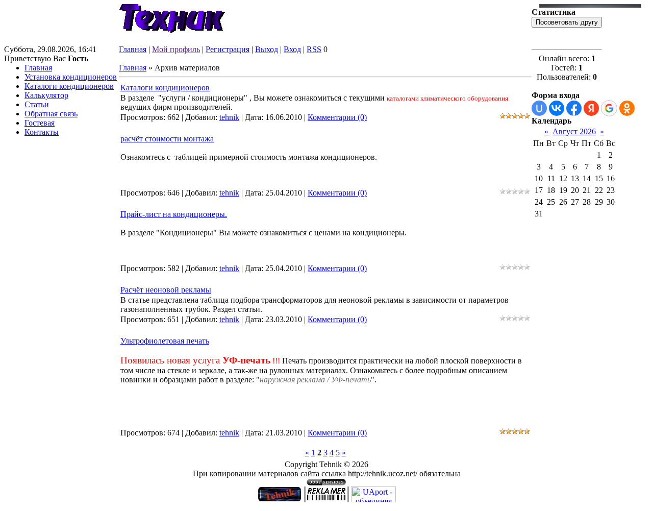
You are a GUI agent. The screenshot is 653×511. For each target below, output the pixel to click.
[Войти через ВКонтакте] (556, 108)
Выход (266, 49)
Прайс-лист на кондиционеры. (173, 214)
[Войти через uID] (539, 108)
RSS (314, 49)
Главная (132, 49)
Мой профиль (176, 49)
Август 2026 (574, 131)
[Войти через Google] (609, 108)
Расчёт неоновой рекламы (165, 289)
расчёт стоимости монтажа (167, 138)
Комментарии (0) (337, 117)
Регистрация (227, 49)
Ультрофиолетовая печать (164, 340)
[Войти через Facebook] (574, 108)
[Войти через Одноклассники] (627, 108)
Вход (292, 49)
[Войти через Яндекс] (591, 108)
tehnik (229, 117)
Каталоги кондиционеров (165, 87)
